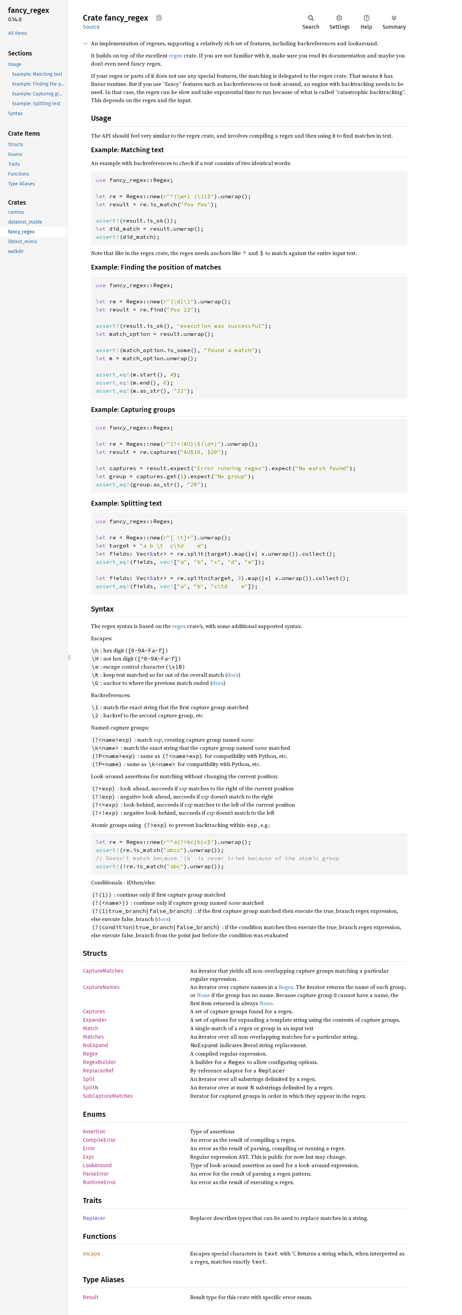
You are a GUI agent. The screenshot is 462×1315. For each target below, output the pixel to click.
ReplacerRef (98, 1070)
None (203, 995)
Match (90, 1028)
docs (232, 674)
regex (175, 55)
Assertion (94, 1131)
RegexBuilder (99, 1062)
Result (90, 1297)
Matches (93, 1037)
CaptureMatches (103, 971)
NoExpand (95, 1045)
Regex (286, 987)
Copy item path (159, 17)
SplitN (90, 1087)
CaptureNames (101, 987)
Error (89, 1148)
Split (89, 1079)
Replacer (94, 1218)
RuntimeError (99, 1182)
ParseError (96, 1174)
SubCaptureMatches (108, 1096)
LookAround (97, 1165)
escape (91, 1253)
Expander (95, 1020)
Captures (94, 1011)
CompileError (99, 1140)
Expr (88, 1157)
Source (91, 27)
